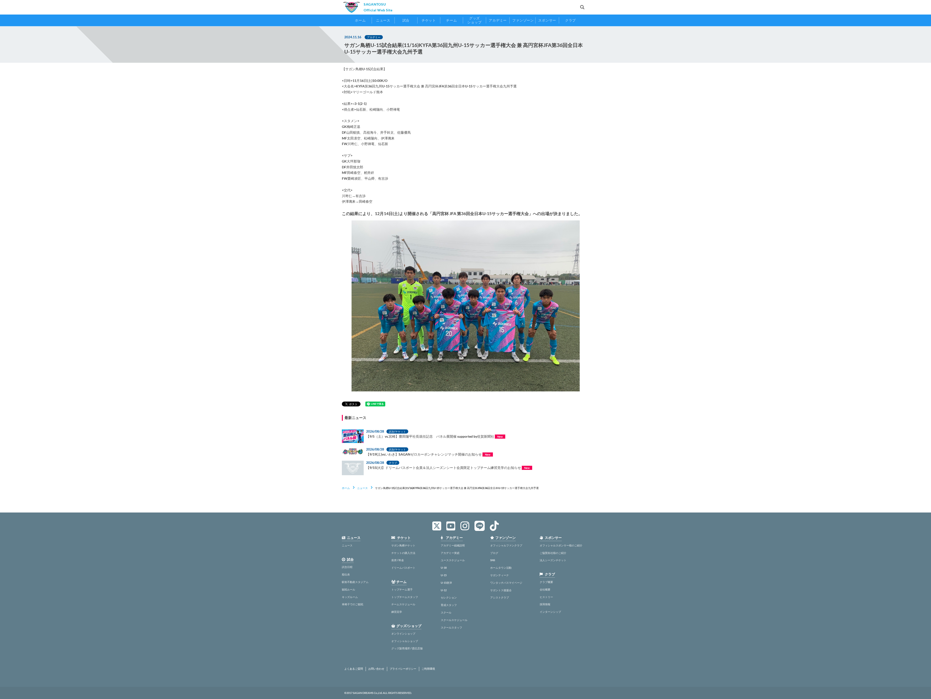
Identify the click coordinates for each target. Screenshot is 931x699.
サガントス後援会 (501, 590)
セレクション (449, 597)
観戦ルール (348, 589)
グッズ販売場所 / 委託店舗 (407, 648)
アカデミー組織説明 (453, 545)
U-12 (444, 590)
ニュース (362, 487)
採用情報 (545, 604)
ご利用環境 (428, 668)
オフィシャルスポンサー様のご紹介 (561, 545)
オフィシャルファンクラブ (506, 545)
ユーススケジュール (453, 560)
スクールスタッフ (451, 627)
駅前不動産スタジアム (355, 581)
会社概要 (545, 589)
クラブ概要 (546, 581)
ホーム (346, 487)
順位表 (346, 574)
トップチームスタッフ (404, 596)
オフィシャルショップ (404, 641)
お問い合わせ (376, 668)
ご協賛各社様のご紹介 (553, 552)
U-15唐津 (446, 582)
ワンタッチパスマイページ (506, 582)
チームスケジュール (403, 604)
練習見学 (396, 611)
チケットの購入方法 (403, 552)
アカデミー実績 (450, 552)
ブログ (494, 552)
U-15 (444, 575)
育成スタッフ (449, 604)
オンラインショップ (403, 633)
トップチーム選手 (402, 589)
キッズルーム (350, 596)
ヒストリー (546, 596)
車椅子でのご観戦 (352, 604)
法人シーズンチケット (553, 560)
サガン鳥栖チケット (403, 545)
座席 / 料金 (397, 560)
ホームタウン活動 (501, 567)
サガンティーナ (499, 575)
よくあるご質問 (353, 668)
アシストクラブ (499, 597)
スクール (446, 612)
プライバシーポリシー (403, 668)
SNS (492, 560)
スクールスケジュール (454, 619)
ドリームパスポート (403, 567)
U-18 (444, 567)
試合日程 (347, 566)
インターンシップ (550, 611)
